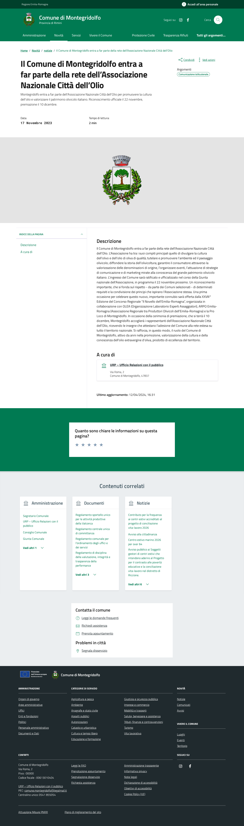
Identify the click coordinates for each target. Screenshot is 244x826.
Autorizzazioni (79, 722)
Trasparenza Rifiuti (175, 35)
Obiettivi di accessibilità (138, 788)
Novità (58, 35)
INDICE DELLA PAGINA (31, 234)
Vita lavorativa (132, 733)
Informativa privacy (135, 771)
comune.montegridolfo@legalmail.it (45, 790)
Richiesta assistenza (83, 782)
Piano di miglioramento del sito (83, 812)
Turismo (128, 727)
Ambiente (77, 705)
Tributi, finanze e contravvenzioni (143, 722)
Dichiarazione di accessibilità (140, 782)
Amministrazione (34, 35)
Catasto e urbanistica (83, 727)
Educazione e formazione (86, 739)
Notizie (181, 699)
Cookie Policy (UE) (134, 794)
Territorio (182, 746)
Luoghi (181, 734)
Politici (22, 722)
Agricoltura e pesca (82, 699)
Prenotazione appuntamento (88, 771)
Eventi (181, 740)
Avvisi (180, 710)
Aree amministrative (30, 705)
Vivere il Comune (100, 35)
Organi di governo (28, 699)
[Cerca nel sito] (218, 20)
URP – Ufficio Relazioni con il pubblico (136, 365)
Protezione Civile (143, 35)
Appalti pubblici (80, 716)
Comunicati (183, 705)
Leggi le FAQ (78, 765)
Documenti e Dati (28, 733)
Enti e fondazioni (28, 716)
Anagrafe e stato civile (84, 710)
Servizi (76, 35)
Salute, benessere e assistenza (142, 716)
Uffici (21, 710)
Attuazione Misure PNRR (33, 812)
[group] (43, 546)
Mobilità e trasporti (135, 710)
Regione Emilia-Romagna (35, 4)
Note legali (130, 777)
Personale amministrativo (33, 727)
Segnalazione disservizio (85, 777)
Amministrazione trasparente (141, 765)
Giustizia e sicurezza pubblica (141, 699)
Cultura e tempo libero (84, 733)
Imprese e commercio (136, 705)
